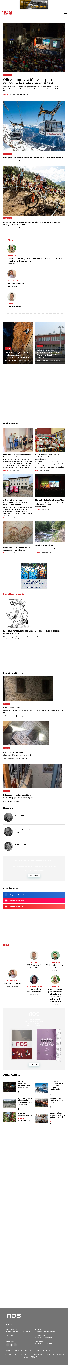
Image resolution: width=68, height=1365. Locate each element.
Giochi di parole (13, 280)
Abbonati (34, 1064)
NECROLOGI (39, 1341)
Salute (52, 1121)
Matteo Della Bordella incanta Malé (49, 500)
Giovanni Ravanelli (22, 830)
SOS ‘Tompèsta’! (14, 306)
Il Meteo (10, 303)
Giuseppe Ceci (11, 263)
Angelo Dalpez (12, 161)
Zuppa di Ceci (12, 255)
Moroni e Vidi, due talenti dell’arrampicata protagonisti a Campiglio (17, 354)
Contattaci (34, 875)
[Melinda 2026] (34, 576)
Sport (5, 161)
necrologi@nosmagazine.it (37, 871)
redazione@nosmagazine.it (46, 1332)
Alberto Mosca (55, 970)
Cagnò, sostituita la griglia (46, 545)
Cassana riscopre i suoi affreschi (16, 547)
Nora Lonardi (34, 994)
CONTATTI (11, 1335)
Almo (4, 801)
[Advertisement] (34, 379)
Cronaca (37, 552)
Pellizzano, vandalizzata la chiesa (17, 795)
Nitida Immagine (39, 1357)
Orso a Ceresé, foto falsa (13, 752)
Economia (21, 1118)
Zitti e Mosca (55, 962)
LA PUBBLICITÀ (40, 1335)
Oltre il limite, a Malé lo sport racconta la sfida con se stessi (28, 81)
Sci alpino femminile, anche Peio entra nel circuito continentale (33, 158)
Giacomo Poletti (11, 309)
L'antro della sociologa (34, 986)
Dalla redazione (14, 94)
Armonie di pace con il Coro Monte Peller (56, 1100)
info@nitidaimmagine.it (44, 1337)
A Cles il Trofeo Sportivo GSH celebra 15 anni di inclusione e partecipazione (47, 457)
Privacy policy (34, 1356)
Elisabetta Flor (20, 844)
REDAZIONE (39, 1329)
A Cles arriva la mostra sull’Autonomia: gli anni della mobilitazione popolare (15, 502)
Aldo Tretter (19, 815)
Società (52, 1105)
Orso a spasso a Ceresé (12, 708)
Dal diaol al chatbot (16, 284)
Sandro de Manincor (12, 286)
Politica (16, 1350)
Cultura (5, 94)
